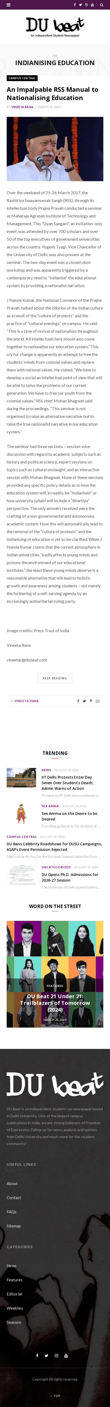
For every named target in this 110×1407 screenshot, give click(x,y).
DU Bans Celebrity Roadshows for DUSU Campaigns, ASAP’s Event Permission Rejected (54, 846)
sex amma (50, 806)
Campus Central (22, 78)
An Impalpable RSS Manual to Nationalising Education (53, 93)
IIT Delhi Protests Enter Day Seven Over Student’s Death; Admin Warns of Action (67, 783)
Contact (14, 1197)
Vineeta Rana (22, 107)
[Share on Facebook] (78, 701)
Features (55, 986)
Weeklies (15, 1308)
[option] (55, 974)
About (12, 1183)
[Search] (101, 4)
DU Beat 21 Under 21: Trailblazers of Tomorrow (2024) (55, 1003)
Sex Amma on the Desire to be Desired (69, 816)
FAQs (12, 1211)
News (46, 770)
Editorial (14, 1293)
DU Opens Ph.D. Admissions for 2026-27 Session (70, 877)
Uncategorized (56, 867)
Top (56, 1396)
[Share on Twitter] (84, 701)
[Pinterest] (91, 701)
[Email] (97, 701)
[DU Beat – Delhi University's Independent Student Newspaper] (55, 27)
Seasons (14, 1322)
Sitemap (14, 1225)
